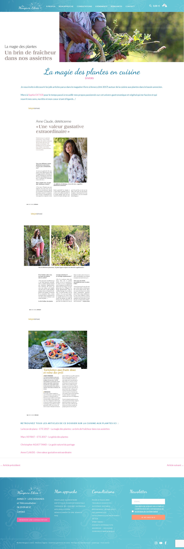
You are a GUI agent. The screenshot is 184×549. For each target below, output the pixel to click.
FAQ (56, 516)
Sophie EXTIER (35, 94)
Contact (130, 6)
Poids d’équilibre (101, 500)
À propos (50, 6)
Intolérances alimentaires (106, 516)
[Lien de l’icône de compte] (166, 6)
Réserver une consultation (33, 520)
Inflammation (99, 512)
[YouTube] (160, 542)
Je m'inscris (148, 517)
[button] (150, 6)
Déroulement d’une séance (68, 512)
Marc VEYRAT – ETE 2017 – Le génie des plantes (44, 436)
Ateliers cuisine (62, 509)
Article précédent (10, 465)
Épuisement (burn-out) (104, 509)
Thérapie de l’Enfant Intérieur (69, 506)
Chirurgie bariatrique (103, 531)
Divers (89, 78)
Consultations (84, 6)
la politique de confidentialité (146, 512)
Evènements (101, 6)
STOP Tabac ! (98, 522)
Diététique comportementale (69, 503)
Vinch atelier (105, 542)
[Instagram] (156, 542)
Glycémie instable (101, 506)
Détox (95, 519)
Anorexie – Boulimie (102, 528)
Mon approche (66, 6)
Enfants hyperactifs (102, 525)
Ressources (116, 6)
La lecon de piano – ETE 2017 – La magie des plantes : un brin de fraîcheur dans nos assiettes (65, 428)
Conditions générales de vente (59, 542)
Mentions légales (41, 542)
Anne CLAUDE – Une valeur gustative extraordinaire (46, 452)
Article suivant (175, 465)
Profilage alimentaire (65, 500)
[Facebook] (165, 542)
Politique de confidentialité (80, 542)
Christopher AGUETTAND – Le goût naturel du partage (48, 444)
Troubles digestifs (101, 503)
